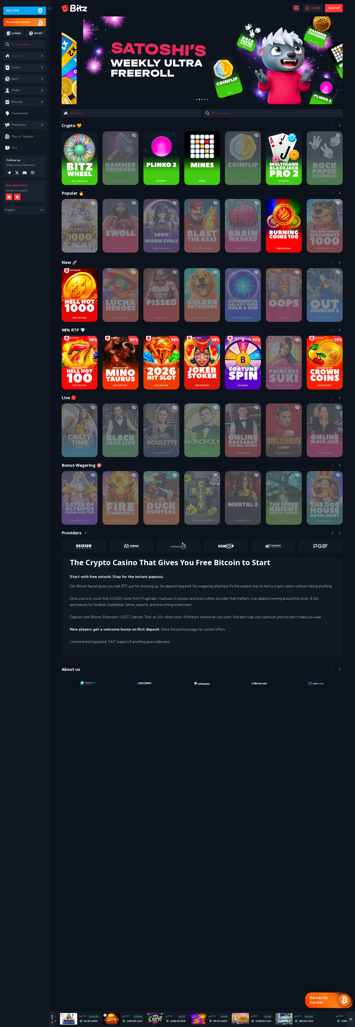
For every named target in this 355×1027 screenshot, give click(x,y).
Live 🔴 (69, 397)
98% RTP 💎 (73, 330)
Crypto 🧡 (72, 125)
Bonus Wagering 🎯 (82, 465)
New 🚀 (69, 262)
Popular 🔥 (73, 193)
